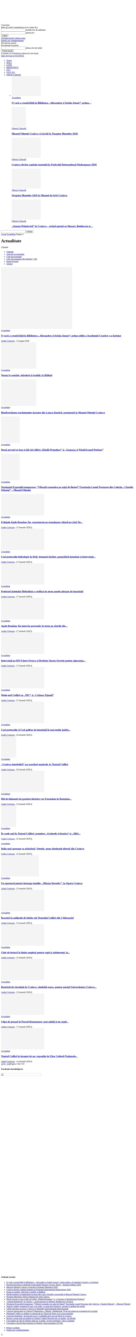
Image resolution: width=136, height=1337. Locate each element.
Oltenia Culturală (13, 75)
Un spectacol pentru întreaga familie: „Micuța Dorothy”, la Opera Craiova (41, 883)
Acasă (3, 234)
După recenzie (12, 261)
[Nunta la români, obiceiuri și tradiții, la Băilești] (18, 368)
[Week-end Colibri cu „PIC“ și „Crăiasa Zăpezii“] (22, 687)
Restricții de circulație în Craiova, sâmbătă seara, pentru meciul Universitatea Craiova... (49, 987)
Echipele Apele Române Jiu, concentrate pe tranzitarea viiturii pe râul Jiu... (42, 522)
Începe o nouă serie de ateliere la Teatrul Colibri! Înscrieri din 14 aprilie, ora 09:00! (41, 1318)
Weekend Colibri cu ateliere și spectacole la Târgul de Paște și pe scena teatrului (39, 1313)
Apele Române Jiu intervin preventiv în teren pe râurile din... (34, 626)
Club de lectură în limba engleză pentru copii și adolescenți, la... (35, 952)
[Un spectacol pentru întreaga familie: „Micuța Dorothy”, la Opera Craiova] (20, 876)
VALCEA (10, 72)
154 (8, 1064)
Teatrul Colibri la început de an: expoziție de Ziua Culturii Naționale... (39, 1056)
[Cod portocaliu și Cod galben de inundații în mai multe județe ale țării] (22, 722)
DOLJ (9, 63)
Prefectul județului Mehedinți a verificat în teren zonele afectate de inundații (42, 591)
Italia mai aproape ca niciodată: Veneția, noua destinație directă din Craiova (42, 848)
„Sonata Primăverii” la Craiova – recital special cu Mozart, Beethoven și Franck (39, 1301)
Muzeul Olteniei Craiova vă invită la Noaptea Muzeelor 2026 (45, 133)
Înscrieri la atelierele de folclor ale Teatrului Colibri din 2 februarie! (37, 917)
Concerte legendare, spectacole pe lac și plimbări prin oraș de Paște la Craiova (38, 1316)
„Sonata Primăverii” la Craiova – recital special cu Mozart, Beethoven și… (52, 226)
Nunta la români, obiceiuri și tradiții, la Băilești (26, 375)
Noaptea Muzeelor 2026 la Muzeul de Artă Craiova (39, 195)
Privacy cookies (13, 1328)
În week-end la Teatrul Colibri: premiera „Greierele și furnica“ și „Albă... (40, 833)
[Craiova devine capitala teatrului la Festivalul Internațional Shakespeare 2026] (26, 157)
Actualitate (16, 98)
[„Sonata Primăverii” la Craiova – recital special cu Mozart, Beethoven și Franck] (26, 219)
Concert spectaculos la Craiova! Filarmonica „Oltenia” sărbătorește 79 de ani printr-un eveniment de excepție (51, 1311)
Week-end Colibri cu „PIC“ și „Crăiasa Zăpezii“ (27, 695)
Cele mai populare (14, 256)
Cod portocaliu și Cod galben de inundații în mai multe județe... (36, 729)
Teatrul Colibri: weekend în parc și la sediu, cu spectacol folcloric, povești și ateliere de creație (45, 1306)
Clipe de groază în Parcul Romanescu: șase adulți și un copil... (34, 1021)
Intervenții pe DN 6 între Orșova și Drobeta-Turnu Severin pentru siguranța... (43, 660)
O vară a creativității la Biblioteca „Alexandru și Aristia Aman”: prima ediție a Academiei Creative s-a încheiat (61, 335)
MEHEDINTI (12, 67)
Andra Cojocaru (8, 341)
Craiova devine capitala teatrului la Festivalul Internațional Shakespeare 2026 (54, 164)
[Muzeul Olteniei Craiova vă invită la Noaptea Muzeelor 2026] (19, 126)
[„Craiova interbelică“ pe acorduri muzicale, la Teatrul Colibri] (8, 757)
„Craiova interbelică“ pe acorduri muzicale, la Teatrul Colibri (34, 764)
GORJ (9, 65)
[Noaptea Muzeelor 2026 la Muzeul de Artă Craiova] (26, 188)
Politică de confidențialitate (12, 40)
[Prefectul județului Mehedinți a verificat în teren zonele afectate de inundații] (22, 584)
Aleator (9, 264)
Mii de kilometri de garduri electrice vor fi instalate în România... (36, 799)
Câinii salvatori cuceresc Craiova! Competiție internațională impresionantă (37, 1309)
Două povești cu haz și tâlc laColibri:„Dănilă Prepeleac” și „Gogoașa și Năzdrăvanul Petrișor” (52, 449)
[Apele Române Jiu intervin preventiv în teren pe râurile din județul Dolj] (22, 618)
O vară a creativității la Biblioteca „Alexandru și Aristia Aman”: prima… (51, 102)
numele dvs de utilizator (36, 30)
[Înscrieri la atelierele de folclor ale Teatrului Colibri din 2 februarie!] (22, 910)
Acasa (9, 60)
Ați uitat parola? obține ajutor (13, 38)
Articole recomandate (15, 254)
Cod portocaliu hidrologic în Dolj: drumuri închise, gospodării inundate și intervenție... (48, 556)
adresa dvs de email (34, 48)
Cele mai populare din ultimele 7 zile (21, 259)
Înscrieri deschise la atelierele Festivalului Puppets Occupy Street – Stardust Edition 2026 (43, 1285)
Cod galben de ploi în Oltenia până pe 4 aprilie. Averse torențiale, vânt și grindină (40, 1321)
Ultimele (10, 252)
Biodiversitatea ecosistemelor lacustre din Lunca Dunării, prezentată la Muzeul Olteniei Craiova (53, 412)
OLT (8, 70)
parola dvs (30, 33)
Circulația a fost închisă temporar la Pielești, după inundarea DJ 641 (34, 1323)
